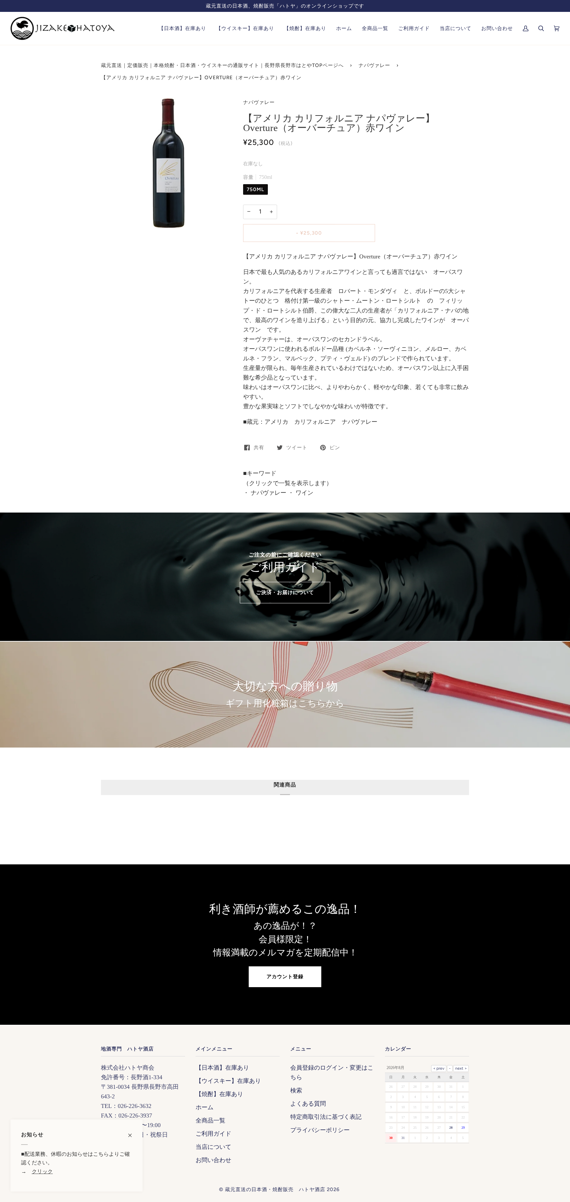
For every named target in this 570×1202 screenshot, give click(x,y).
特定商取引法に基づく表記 (326, 1117)
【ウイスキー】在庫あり (228, 1081)
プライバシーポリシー (320, 1130)
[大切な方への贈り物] (285, 695)
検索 (296, 1090)
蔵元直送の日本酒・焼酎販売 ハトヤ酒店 (275, 1189)
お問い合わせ (213, 1160)
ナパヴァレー (374, 65)
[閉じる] (132, 1132)
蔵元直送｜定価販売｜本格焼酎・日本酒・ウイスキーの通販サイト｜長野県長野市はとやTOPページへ (222, 65)
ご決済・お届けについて (285, 592)
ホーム (204, 1107)
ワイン (303, 492)
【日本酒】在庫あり (222, 1067)
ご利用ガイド (213, 1133)
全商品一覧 (210, 1120)
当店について (213, 1147)
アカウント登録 (285, 977)
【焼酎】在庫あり (219, 1094)
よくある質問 (308, 1103)
